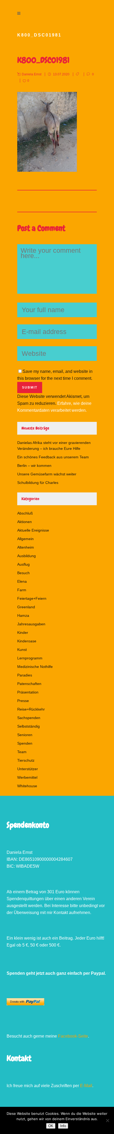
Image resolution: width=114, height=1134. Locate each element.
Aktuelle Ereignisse (33, 530)
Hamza (23, 615)
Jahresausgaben (31, 624)
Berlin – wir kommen (34, 465)
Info (63, 1126)
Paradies (24, 675)
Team (22, 752)
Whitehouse (27, 786)
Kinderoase (26, 641)
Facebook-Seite (73, 1036)
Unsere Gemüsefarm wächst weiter (46, 474)
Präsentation (27, 692)
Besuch (23, 573)
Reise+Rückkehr (31, 709)
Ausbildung (26, 556)
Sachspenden (28, 718)
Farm (21, 590)
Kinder (22, 632)
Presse (23, 701)
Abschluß (25, 513)
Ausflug (23, 564)
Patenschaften (29, 684)
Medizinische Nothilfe (35, 666)
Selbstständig (28, 726)
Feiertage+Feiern (31, 598)
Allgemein (25, 539)
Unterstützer (27, 769)
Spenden (24, 743)
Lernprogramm (29, 658)
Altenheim (25, 547)
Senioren (24, 735)
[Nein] (107, 1120)
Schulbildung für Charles (37, 482)
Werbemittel (27, 777)
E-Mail (86, 1085)
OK (50, 1126)
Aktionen (24, 522)
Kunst (22, 649)
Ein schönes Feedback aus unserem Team (53, 457)
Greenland (26, 607)
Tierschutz (25, 760)
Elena (22, 581)
